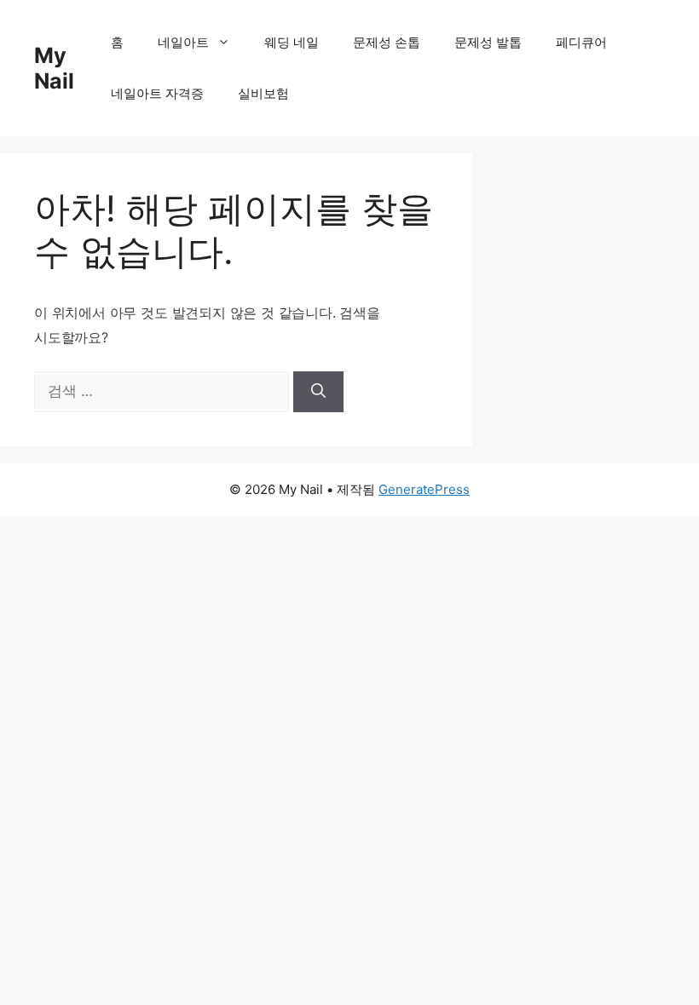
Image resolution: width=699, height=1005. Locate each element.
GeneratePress (424, 489)
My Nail (54, 68)
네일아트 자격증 (157, 93)
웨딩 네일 (291, 42)
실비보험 (263, 93)
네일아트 (183, 42)
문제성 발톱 (488, 42)
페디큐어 (581, 42)
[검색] (318, 391)
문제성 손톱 (386, 42)
